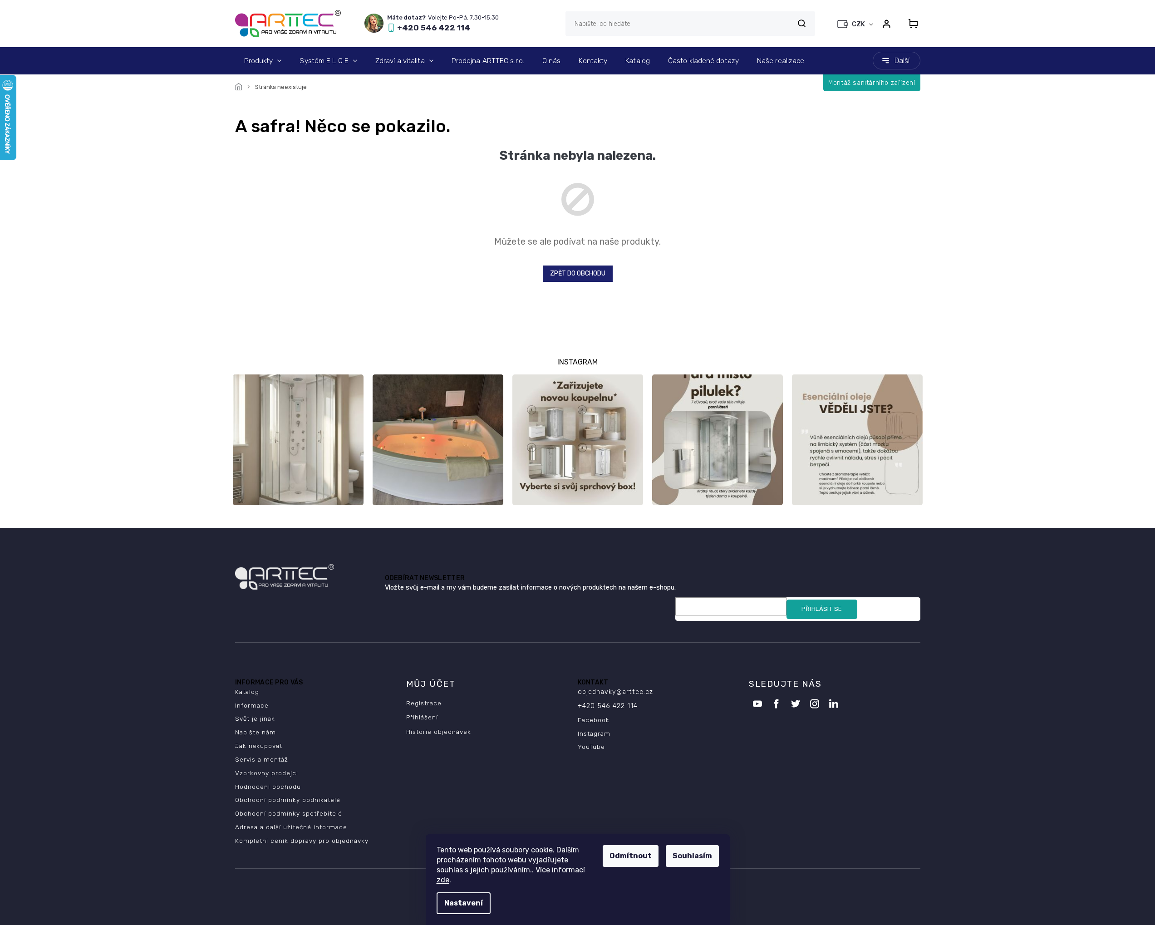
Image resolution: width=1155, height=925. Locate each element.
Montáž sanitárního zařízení (871, 83)
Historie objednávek (438, 731)
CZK (859, 24)
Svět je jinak (255, 718)
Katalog (247, 691)
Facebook (593, 719)
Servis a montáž (261, 759)
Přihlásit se (821, 608)
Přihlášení (422, 717)
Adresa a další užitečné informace (291, 827)
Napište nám (255, 732)
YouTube (591, 746)
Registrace (424, 703)
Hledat (802, 23)
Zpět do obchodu (577, 273)
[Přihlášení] (887, 23)
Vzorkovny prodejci (266, 773)
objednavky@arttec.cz (615, 692)
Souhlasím (692, 855)
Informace (252, 705)
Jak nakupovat (258, 745)
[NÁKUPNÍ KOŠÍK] (910, 24)
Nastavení (463, 903)
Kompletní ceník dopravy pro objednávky (302, 840)
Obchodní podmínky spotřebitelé (288, 813)
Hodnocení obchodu (268, 786)
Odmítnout (630, 855)
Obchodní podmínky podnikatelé (287, 799)
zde (443, 880)
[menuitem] (263, 60)
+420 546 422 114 (608, 706)
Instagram (594, 733)
